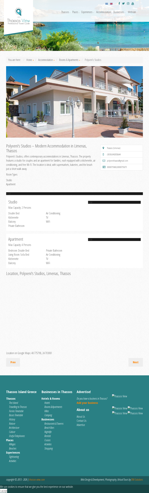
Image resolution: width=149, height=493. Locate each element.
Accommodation (103, 12)
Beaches (12, 448)
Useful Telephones (17, 436)
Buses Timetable (16, 415)
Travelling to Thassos (18, 407)
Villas (46, 411)
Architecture (14, 428)
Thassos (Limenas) (113, 148)
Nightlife (48, 432)
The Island (13, 403)
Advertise (81, 425)
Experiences (86, 12)
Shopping (48, 448)
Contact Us (81, 421)
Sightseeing (14, 457)
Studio (9, 180)
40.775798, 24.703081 (41, 353)
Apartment (10, 184)
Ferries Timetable (16, 411)
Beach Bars (49, 428)
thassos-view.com (37, 480)
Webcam (132, 12)
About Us (81, 417)
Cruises (47, 440)
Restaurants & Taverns (53, 424)
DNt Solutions (137, 480)
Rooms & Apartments (53, 407)
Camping (48, 415)
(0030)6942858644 (114, 154)
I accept (3, 491)
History (12, 419)
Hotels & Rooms (50, 399)
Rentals (47, 436)
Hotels (47, 403)
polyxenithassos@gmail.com (117, 160)
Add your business (87, 403)
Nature (12, 424)
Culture (12, 432)
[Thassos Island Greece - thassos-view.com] (18, 13)
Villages (12, 444)
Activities (12, 461)
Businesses (118, 12)
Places (75, 12)
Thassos (65, 12)
